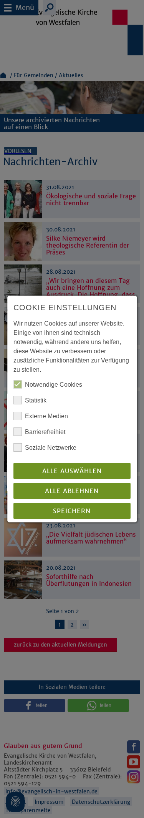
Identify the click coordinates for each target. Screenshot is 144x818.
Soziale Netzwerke (50, 447)
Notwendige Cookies (53, 384)
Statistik (35, 400)
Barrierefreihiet (45, 432)
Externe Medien (46, 416)
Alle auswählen (72, 471)
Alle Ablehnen (72, 491)
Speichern (72, 511)
